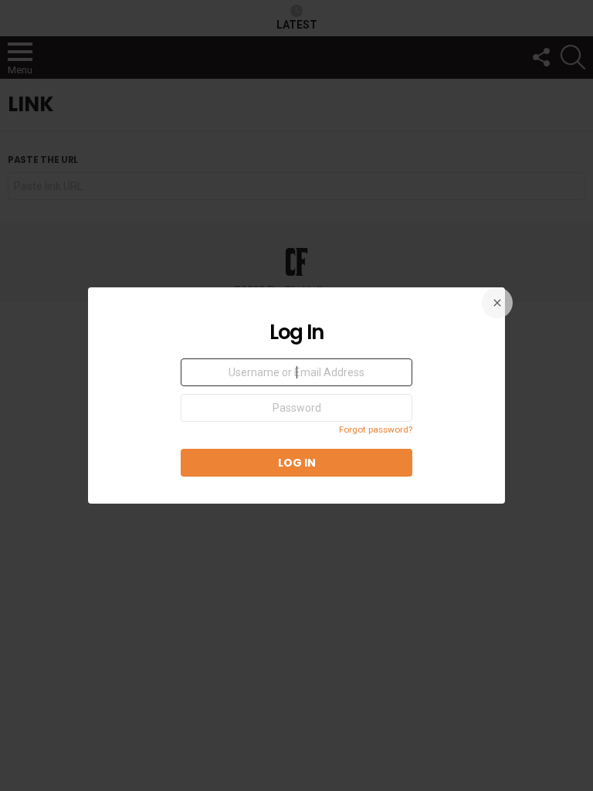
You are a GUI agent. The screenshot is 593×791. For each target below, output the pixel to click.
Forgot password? (375, 429)
